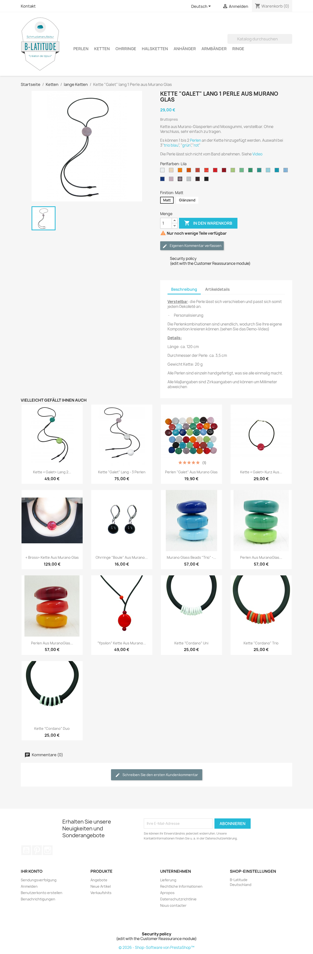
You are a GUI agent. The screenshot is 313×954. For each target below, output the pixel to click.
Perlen (81, 48)
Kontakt (28, 6)
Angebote (98, 880)
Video (257, 154)
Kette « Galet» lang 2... (52, 472)
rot (196, 145)
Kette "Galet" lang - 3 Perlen (121, 472)
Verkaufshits (101, 892)
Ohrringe (125, 48)
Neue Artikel (100, 886)
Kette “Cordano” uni (191, 643)
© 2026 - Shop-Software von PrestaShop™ (156, 947)
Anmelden (29, 886)
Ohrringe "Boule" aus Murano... (122, 557)
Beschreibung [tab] (184, 289)
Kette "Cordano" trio (261, 643)
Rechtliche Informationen (181, 886)
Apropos (167, 892)
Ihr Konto (32, 871)
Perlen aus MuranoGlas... (261, 557)
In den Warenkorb (208, 223)
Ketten (102, 48)
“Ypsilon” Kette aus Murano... (121, 643)
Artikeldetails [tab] (217, 289)
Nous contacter (173, 905)
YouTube (26, 850)
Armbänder (214, 48)
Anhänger (185, 48)
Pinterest (37, 850)
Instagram (48, 850)
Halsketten (155, 48)
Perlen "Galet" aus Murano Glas (191, 472)
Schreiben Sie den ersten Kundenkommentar (160, 774)
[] (290, 42)
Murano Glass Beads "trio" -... (191, 557)
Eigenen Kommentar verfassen (195, 245)
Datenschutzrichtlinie (178, 899)
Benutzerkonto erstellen (41, 892)
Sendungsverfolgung (38, 880)
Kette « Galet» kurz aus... (261, 472)
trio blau (171, 145)
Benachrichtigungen (38, 899)
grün (186, 145)
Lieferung (168, 880)
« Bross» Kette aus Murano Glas (52, 557)
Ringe (238, 48)
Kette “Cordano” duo (52, 728)
